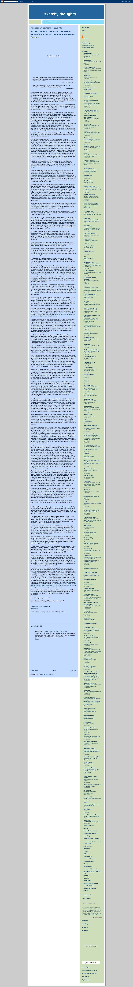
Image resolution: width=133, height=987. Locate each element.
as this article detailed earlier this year (58, 197)
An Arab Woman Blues (90, 270)
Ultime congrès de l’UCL (89, 619)
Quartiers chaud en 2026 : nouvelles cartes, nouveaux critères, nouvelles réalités (92, 70)
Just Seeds (87, 75)
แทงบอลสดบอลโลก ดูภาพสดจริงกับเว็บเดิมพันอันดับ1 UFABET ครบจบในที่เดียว (92, 148)
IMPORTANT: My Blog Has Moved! (92, 821)
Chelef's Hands (87, 89)
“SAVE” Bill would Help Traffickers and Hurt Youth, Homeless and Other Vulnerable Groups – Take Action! (92, 597)
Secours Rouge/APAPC (90, 308)
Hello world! (86, 176)
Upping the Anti (88, 846)
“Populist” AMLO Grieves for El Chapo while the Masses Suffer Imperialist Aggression (91, 320)
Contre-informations (89, 67)
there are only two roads (89, 786)
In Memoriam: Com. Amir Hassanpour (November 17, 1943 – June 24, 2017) (92, 428)
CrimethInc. (87, 453)
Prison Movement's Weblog (91, 838)
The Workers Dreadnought (91, 425)
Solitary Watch (88, 53)
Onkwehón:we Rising (89, 186)
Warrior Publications (89, 194)
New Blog (86, 810)
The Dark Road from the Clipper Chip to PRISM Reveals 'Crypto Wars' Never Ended (92, 630)
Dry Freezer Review (88, 358)
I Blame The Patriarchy (90, 579)
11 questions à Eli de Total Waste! (91, 235)
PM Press (86, 301)
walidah (86, 802)
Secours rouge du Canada (91, 883)
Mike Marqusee (88, 567)
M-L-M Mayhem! (88, 181)
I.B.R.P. (85, 853)
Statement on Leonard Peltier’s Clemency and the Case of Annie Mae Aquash (91, 198)
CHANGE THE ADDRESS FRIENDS (92, 798)
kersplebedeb (85, 38)
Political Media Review (90, 356)
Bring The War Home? (89, 182)
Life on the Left (88, 138)
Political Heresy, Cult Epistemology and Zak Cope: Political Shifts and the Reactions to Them (92, 189)
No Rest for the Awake (90, 88)
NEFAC (86, 891)
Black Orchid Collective (90, 572)
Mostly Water (87, 880)
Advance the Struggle (90, 517)
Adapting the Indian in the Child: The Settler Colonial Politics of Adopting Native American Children (92, 484)
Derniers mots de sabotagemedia (91, 590)
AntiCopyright (87, 722)
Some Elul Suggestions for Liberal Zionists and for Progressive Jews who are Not (92, 409)
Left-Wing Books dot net (88, 45)
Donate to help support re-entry (91, 644)
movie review (50, 612)
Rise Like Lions (88, 332)
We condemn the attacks (89, 527)
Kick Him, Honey (88, 211)
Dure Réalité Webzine (90, 233)
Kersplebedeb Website (88, 47)
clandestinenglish (88, 399)
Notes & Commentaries (90, 325)
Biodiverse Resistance (90, 728)
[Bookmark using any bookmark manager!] (41, 606)
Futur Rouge (87, 836)
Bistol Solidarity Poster (89, 258)
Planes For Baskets (89, 825)
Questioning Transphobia (90, 741)
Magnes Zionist (88, 406)
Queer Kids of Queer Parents (92, 815)
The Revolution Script (90, 636)
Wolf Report (87, 344)
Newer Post (34, 670)
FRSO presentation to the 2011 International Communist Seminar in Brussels (92, 751)
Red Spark (86, 502)
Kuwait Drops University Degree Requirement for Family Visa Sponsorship (91, 206)
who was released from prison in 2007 (62, 507)
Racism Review (88, 239)
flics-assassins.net (89, 262)
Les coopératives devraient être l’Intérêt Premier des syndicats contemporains (91, 771)
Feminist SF (87, 875)
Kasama (86, 665)
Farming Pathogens (89, 374)
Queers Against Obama (90, 831)
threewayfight (87, 225)
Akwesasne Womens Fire (91, 869)
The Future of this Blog (89, 247)
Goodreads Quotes (97, 917)
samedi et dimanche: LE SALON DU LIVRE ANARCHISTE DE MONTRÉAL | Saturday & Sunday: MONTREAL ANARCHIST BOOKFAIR (92, 560)
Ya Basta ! (86, 420)
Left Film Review (88, 475)
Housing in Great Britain (89, 718)
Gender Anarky (88, 866)
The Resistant (87, 525)
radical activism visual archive (92, 784)
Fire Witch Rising (88, 538)
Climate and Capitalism (90, 93)
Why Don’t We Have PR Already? (91, 491)
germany (42, 612)
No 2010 (86, 851)
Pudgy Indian (87, 809)
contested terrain (88, 131)
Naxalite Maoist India (89, 495)
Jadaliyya (86, 380)
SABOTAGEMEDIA (89, 589)
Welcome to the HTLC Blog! (90, 758)
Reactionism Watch (89, 768)
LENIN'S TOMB (88, 414)
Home (54, 670)
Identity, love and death (89, 416)
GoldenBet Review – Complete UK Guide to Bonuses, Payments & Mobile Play (92, 105)
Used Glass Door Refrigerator (91, 333)
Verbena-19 (87, 489)
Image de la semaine (88, 421)
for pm (37, 612)
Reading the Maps (89, 251)
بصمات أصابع (86, 381)
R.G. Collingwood (93, 914)
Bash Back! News (89, 861)
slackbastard (87, 60)
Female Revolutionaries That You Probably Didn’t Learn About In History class (91, 512)
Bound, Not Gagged (89, 594)
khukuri (86, 864)
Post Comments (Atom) (46, 674)
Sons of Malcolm (88, 385)
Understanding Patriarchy (90, 711)
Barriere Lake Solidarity (90, 434)
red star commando (89, 585)
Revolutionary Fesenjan (90, 833)
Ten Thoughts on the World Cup (91, 111)
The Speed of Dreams (90, 683)
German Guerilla (64, 130)
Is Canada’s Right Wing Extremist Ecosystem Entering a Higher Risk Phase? (92, 163)
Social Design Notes (89, 362)
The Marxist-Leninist (89, 748)
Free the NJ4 (87, 643)
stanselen (86, 878)
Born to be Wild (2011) (89, 723)
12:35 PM (35, 608)
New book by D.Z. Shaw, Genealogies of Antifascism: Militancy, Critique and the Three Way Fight (92, 228)
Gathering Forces (88, 367)
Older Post (73, 670)
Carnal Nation (87, 843)
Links (85, 252)
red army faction (60, 612)
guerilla (86, 828)
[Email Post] (38, 608)
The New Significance (90, 469)
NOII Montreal (87, 555)
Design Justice (87, 363)
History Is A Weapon (89, 797)
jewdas (86, 153)
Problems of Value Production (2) (91, 345)
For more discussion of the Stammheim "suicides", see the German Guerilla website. (53, 315)
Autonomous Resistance (90, 623)
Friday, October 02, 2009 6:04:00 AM (55, 631)
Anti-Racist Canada (89, 160)
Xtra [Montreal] (88, 856)
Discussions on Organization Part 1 (92, 395)
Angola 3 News (88, 286)
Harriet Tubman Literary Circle (92, 757)
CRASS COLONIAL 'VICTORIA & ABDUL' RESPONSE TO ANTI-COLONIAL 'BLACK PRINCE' (91, 388)
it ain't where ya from (89, 394)
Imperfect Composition (90, 888)
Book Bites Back (87, 376)
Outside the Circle (89, 168)
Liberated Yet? (88, 549)
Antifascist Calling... (89, 627)
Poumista (86, 509)
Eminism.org (87, 124)
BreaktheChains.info (89, 697)
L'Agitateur (87, 611)
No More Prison (88, 762)
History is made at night (90, 81)
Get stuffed (86, 580)
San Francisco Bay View (90, 445)
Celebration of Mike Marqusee (91, 568)
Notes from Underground (90, 110)
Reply (37, 639)
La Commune (87, 618)
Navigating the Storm (89, 294)
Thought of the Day (88, 763)
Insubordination (88, 648)
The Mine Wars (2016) (89, 477)
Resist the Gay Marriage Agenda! (91, 816)
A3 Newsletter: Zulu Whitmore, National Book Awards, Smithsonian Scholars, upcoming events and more (92, 289)
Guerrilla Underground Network (92, 841)
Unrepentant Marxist (89, 246)
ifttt (82, 35)
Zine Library (87, 848)
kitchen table (87, 542)
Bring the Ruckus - (89, 886)
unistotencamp (88, 658)
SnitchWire (87, 734)
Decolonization (88, 481)
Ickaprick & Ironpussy (90, 859)
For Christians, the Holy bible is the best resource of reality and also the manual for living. (92, 265)
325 (85, 257)
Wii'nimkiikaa (87, 790)
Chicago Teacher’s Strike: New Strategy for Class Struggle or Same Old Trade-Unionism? (92, 520)
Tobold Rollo (87, 218)
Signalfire (86, 145)
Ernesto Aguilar (88, 175)
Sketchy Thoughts (60, 14)
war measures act (89, 337)
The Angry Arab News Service (92, 350)
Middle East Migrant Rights (91, 203)
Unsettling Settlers (89, 531)
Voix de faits (87, 690)
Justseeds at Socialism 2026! (90, 77)
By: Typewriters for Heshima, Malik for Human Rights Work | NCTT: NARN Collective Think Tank (92, 448)
